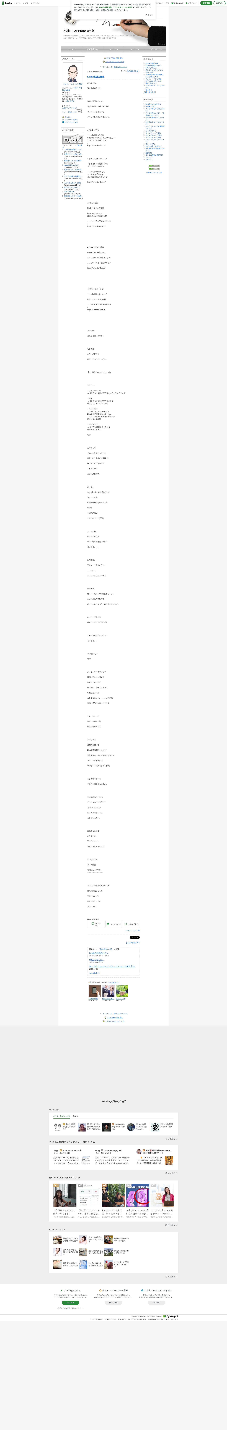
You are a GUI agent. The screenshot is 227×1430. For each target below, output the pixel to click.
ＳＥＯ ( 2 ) (149, 157)
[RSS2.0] (154, 169)
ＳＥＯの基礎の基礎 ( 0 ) (154, 155)
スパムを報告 (97, 1319)
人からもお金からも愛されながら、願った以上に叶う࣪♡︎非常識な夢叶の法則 (73, 183)
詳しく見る (113, 1303)
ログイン (219, 3)
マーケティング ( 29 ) (153, 133)
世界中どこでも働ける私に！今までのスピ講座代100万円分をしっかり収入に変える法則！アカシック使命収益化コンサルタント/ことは (73, 154)
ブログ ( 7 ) (149, 159)
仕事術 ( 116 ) (150, 106)
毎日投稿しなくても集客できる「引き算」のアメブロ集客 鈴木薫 (73, 196)
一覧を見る (148, 90)
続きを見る (70, 101)
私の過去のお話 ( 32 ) (153, 104)
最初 (115, 67)
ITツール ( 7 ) (150, 144)
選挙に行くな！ (151, 83)
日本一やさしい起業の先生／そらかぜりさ (73, 170)
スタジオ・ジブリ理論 (153, 79)
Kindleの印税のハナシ (98, 953)
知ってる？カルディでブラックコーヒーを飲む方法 (112, 966)
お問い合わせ (111, 1319)
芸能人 (75, 1116)
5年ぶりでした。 (96, 960)
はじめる (70, 1303)
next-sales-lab (69, 192)
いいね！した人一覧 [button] (133, 930)
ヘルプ (175, 1319)
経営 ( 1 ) (149, 153)
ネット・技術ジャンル (69, 112)
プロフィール (68, 84)
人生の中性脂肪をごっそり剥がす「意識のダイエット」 (73, 150)
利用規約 (123, 1319)
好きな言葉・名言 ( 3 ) (153, 146)
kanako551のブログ (71, 165)
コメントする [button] (115, 924)
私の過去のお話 (132, 71)
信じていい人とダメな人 (154, 70)
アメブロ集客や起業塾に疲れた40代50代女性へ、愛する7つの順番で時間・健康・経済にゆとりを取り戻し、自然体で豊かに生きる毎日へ (73, 176)
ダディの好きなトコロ (153, 81)
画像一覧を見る (149, 92)
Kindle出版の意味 (95, 77)
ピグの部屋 (78, 84)
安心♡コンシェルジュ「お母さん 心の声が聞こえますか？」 (73, 187)
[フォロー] (72, 138)
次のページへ (122, 67)
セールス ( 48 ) (151, 131)
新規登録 (206, 3)
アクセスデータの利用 (138, 1319)
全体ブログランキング (69, 108)
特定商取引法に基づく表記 (159, 1319)
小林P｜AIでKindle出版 (79, 31)
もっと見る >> (94, 973)
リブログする (133, 924)
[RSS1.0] (154, 166)
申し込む (156, 1303)
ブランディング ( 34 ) (153, 137)
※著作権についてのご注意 (154, 172)
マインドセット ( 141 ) (154, 135)
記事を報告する (134, 943)
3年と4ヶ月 (150, 72)
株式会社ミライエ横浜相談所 (73, 161)
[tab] (61, 1116)
